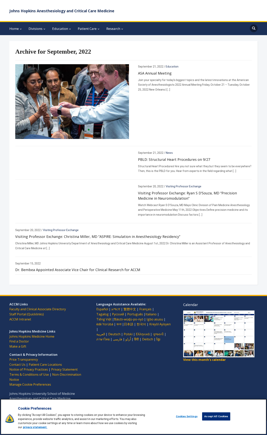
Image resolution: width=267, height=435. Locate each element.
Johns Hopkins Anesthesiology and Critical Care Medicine (61, 10)
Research (113, 28)
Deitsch (147, 339)
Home (14, 28)
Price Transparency (23, 359)
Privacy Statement (64, 369)
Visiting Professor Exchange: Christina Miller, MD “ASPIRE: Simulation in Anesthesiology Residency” (97, 236)
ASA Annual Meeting (155, 73)
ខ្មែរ (158, 339)
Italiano (151, 314)
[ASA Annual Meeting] (72, 101)
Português (135, 314)
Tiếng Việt (103, 319)
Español (102, 309)
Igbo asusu (155, 319)
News (169, 152)
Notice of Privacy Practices (28, 369)
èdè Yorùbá (104, 324)
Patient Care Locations (45, 364)
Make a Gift (17, 346)
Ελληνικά (143, 334)
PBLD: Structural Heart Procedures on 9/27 (174, 159)
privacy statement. (35, 427)
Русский (118, 314)
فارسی (117, 339)
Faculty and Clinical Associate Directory (37, 309)
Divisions (35, 28)
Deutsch (114, 334)
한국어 (141, 324)
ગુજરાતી (158, 334)
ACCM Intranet (20, 319)
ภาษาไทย (103, 339)
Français (145, 309)
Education (60, 28)
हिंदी (136, 339)
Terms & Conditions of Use (29, 374)
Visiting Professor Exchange (183, 186)
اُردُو (128, 339)
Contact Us (17, 364)
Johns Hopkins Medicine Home (31, 336)
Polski (128, 334)
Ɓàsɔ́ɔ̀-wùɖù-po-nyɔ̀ (128, 319)
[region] (133, 416)
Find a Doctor (19, 341)
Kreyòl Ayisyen (160, 324)
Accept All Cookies (216, 416)
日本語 (128, 324)
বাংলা (118, 324)
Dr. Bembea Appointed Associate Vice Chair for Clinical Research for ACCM (77, 269)
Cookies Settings (186, 416)
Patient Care (87, 28)
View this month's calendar (204, 360)
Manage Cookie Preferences (30, 384)
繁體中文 (130, 309)
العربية (100, 334)
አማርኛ (115, 309)
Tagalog (102, 314)
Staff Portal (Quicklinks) (26, 314)
